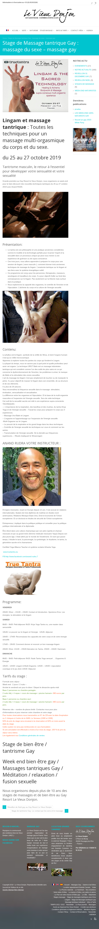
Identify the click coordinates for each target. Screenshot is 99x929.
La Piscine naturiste (66, 890)
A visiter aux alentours (88, 907)
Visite (24, 30)
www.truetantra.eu (10, 552)
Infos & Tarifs (61, 30)
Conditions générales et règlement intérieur (67, 909)
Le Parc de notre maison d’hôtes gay (67, 895)
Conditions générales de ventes (32, 735)
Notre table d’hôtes (60, 892)
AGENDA (89, 30)
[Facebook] (90, 2)
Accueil (15, 30)
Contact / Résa (77, 30)
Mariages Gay (76, 885)
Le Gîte (84, 895)
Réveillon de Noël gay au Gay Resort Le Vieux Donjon (29, 807)
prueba (78, 109)
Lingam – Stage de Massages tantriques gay (80, 900)
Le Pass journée (81, 905)
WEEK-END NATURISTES (85, 91)
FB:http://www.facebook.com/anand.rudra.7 (20, 556)
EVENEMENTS (81, 66)
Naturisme (34, 30)
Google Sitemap (8, 890)
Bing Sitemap (19, 890)
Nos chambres (91, 890)
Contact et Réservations (78, 912)
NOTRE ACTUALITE (83, 70)
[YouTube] (94, 2)
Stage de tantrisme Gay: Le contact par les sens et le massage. (37, 811)
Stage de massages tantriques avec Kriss (81, 897)
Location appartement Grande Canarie (76, 887)
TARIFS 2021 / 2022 (58, 905)
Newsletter (70, 905)
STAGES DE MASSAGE (84, 84)
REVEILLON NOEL (82, 80)
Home (5, 38)
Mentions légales (90, 909)
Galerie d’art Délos (89, 885)
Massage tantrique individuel (75, 902)
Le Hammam (79, 890)
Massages (92, 905)
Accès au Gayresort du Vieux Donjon (66, 907)
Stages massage (46, 30)
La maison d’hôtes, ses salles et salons (82, 892)
